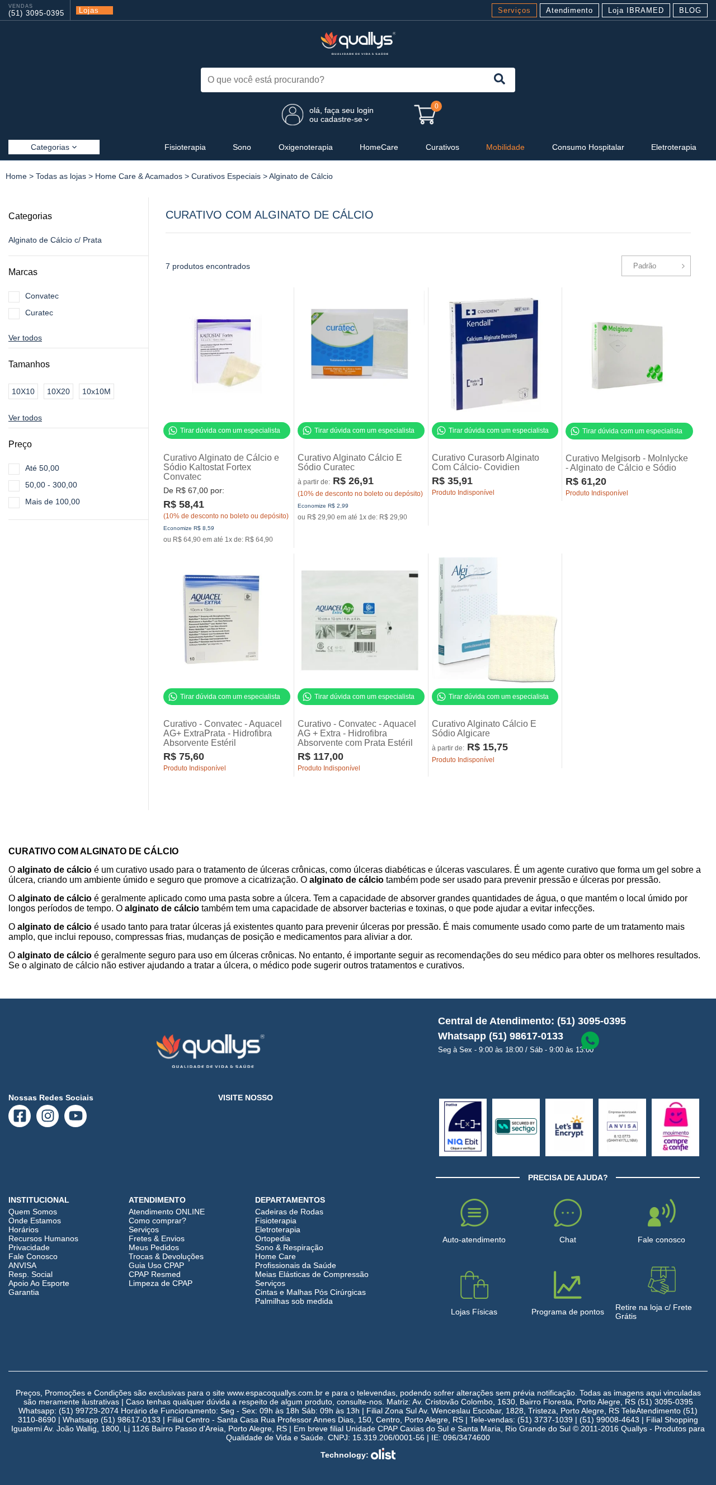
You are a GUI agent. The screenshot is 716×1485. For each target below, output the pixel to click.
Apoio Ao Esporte (38, 1283)
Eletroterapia (673, 147)
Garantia (23, 1292)
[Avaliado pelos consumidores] (463, 1127)
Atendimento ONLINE (167, 1211)
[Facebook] (20, 1115)
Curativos (442, 147)
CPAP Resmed (155, 1274)
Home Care (275, 1256)
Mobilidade (505, 147)
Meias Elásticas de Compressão (312, 1274)
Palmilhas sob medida (294, 1301)
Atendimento (569, 10)
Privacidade (29, 1247)
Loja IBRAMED (636, 10)
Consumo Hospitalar (588, 147)
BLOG (690, 10)
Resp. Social (30, 1274)
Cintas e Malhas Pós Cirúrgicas (310, 1292)
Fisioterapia (185, 147)
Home (16, 176)
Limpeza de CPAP (160, 1283)
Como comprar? (157, 1220)
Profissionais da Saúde (295, 1265)
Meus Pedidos (154, 1247)
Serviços (514, 10)
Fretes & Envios (157, 1238)
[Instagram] (48, 1115)
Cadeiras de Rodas (289, 1211)
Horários (23, 1229)
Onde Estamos (34, 1220)
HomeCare (379, 147)
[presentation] (499, 80)
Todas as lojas (61, 176)
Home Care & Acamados (138, 176)
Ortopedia (272, 1238)
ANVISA (22, 1265)
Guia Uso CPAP (156, 1265)
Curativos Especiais (226, 176)
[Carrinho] (425, 114)
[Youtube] (76, 1115)
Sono (242, 147)
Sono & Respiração (289, 1247)
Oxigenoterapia (306, 147)
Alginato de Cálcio (301, 176)
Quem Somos (32, 1211)
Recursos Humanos (43, 1238)
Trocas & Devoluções (166, 1256)
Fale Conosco (33, 1256)
